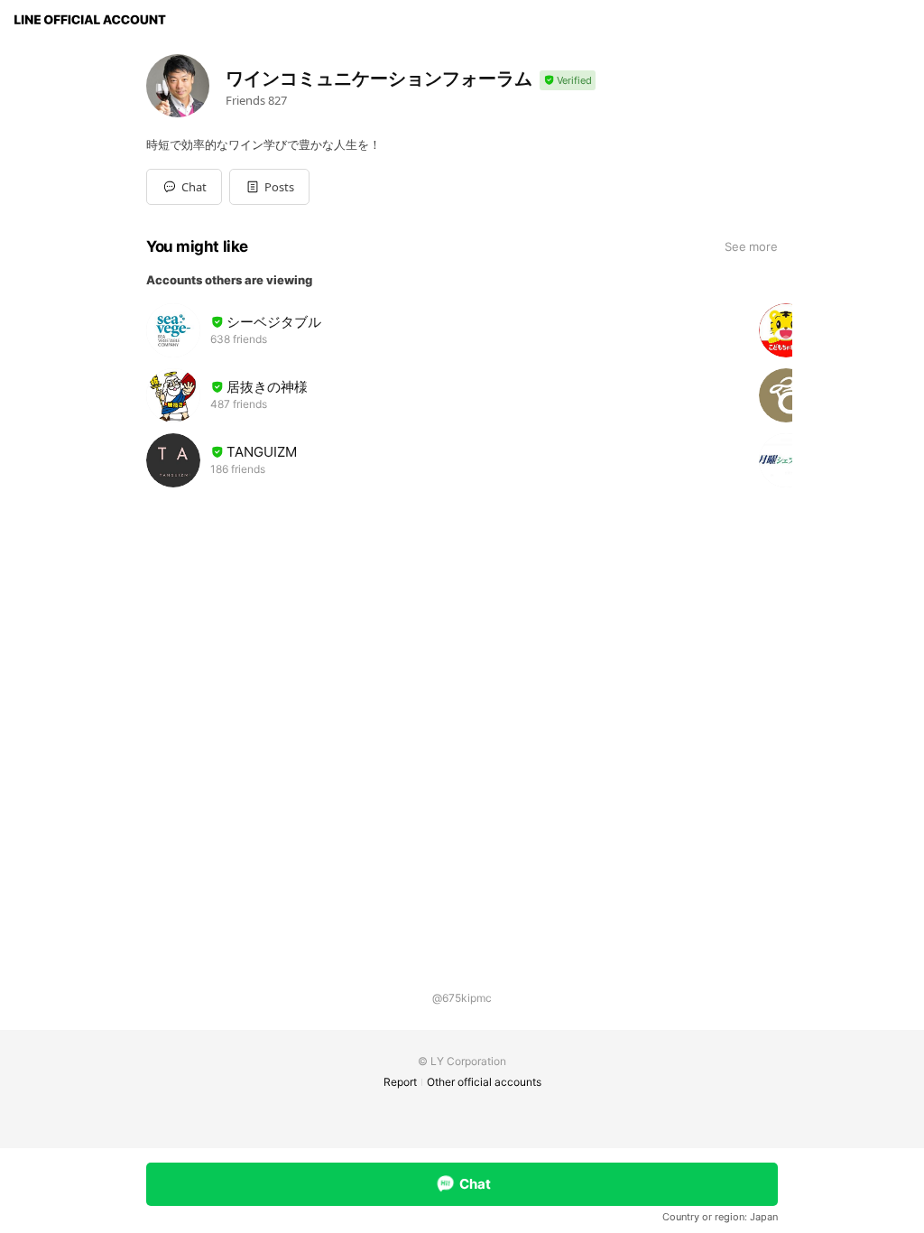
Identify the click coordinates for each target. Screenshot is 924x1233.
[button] (269, 187)
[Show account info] (568, 80)
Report (400, 1082)
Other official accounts (484, 1082)
